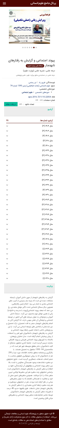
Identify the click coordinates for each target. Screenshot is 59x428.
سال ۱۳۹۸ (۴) (47, 155)
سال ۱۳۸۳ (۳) (47, 229)
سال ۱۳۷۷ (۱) (47, 253)
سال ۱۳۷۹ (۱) (48, 248)
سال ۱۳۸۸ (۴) (47, 204)
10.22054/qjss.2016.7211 (39, 96)
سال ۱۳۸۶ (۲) (47, 214)
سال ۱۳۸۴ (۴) (47, 224)
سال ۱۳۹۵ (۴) (47, 170)
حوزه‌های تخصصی (42, 92)
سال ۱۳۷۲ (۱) (48, 273)
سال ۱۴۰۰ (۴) (48, 145)
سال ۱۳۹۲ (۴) (47, 185)
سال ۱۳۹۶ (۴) (47, 165)
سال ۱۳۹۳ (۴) (47, 180)
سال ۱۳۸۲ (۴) (47, 234)
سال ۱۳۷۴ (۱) (47, 263)
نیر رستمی (32, 82)
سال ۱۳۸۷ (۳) (47, 209)
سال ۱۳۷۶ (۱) (48, 258)
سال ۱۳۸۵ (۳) (47, 219)
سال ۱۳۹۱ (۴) (48, 189)
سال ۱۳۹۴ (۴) (47, 175)
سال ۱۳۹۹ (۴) (47, 150)
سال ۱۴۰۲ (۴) (47, 135)
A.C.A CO (23, 423)
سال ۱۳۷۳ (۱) (47, 268)
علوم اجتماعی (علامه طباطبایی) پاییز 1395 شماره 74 (30, 85)
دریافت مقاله (11, 104)
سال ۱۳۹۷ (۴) (47, 160)
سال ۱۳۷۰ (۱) (48, 278)
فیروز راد (42, 82)
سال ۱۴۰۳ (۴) (47, 130)
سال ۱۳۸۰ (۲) (47, 244)
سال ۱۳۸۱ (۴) (47, 239)
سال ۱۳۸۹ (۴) (47, 199)
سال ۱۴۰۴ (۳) (47, 126)
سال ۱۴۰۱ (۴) (48, 140)
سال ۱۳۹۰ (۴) (47, 194)
